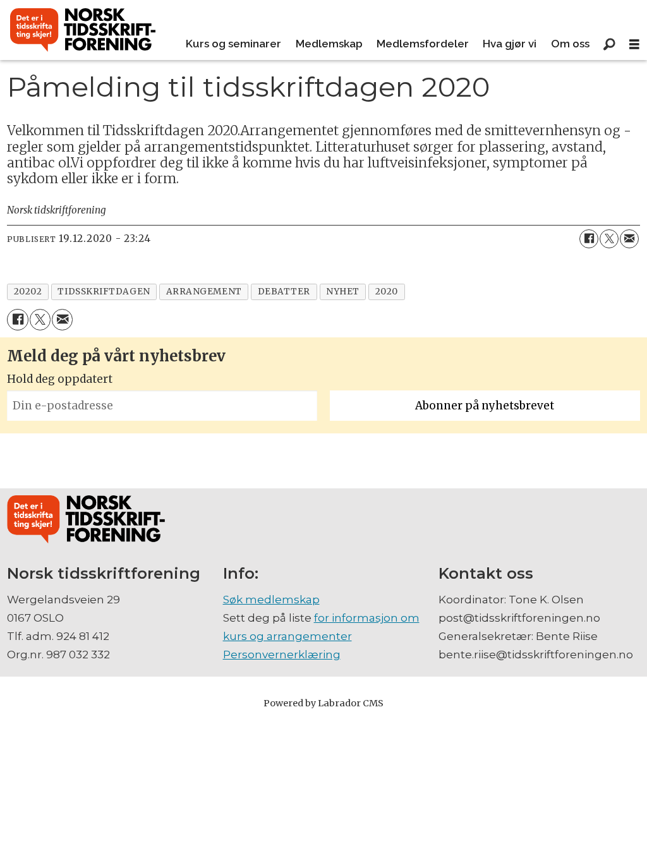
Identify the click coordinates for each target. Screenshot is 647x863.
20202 (28, 291)
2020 (386, 291)
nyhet (343, 291)
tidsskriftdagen (103, 291)
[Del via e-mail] (629, 238)
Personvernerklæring (282, 654)
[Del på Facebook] (588, 238)
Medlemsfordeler (423, 43)
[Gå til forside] (82, 30)
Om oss (570, 43)
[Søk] (609, 44)
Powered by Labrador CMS (323, 703)
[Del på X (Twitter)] (609, 238)
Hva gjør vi (509, 43)
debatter (284, 291)
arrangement (204, 291)
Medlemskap (329, 43)
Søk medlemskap (271, 599)
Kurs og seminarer (233, 43)
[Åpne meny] (634, 44)
